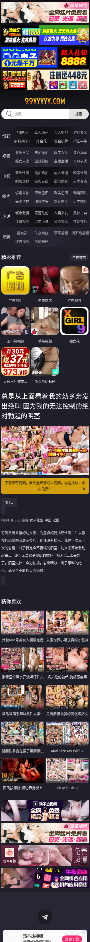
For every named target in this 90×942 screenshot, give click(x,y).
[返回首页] (84, 932)
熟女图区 (61, 201)
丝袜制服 (41, 161)
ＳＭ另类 (80, 161)
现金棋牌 (61, 141)
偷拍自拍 (41, 172)
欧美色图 (61, 192)
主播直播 (61, 161)
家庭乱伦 (41, 212)
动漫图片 (80, 192)
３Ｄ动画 (80, 152)
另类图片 (80, 201)
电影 (6, 176)
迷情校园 (22, 221)
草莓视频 (61, 232)
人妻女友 (61, 212)
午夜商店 (41, 232)
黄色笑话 (61, 221)
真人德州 (41, 132)
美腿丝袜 (22, 201)
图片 (6, 196)
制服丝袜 (22, 181)
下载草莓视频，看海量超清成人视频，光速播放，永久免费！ (45, 485)
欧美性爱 (80, 172)
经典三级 (41, 181)
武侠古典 (80, 212)
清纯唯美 (41, 201)
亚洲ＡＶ (22, 152)
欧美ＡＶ (61, 152)
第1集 (9, 502)
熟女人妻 (22, 161)
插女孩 (22, 232)
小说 (6, 216)
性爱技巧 (80, 221)
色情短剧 (41, 241)
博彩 (6, 136)
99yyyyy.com (45, 101)
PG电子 (22, 132)
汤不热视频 (80, 232)
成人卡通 (61, 172)
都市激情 (22, 212)
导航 (6, 236)
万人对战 (61, 132)
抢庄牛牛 (80, 141)
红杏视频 (22, 241)
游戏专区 (80, 132)
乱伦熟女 (61, 181)
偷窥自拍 (22, 192)
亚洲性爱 (22, 172)
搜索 (78, 113)
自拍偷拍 (41, 152)
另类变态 (80, 181)
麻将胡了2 (22, 141)
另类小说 (41, 221)
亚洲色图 (41, 192)
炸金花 (41, 141)
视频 (6, 156)
